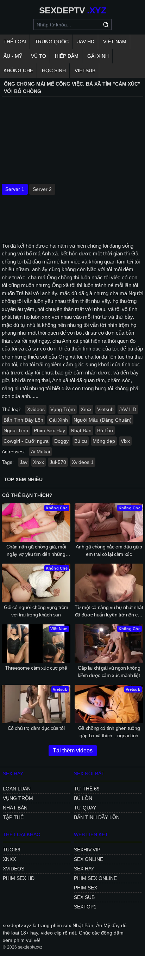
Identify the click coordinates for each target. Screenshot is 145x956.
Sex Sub (84, 897)
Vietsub (85, 70)
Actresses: (13, 451)
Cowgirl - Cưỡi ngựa (26, 441)
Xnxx (86, 409)
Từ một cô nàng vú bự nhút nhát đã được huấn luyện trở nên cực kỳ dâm (109, 611)
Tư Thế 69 (87, 789)
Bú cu (80, 441)
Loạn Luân (17, 789)
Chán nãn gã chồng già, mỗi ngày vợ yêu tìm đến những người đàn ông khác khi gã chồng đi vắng (36, 551)
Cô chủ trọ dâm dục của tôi (36, 728)
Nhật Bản (81, 430)
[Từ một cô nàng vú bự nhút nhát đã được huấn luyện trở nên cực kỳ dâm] (109, 583)
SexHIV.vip (87, 849)
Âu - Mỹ (13, 56)
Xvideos (36, 409)
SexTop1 (85, 907)
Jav (23, 462)
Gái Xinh (98, 56)
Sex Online (88, 859)
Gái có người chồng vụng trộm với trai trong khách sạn (36, 610)
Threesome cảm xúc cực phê (36, 668)
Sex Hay (84, 868)
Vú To (38, 56)
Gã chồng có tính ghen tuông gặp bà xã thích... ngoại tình (109, 731)
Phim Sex (85, 887)
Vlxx (125, 441)
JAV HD (85, 41)
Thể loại (15, 41)
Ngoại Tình (16, 430)
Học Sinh (54, 70)
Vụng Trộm (62, 409)
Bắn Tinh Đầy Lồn (23, 420)
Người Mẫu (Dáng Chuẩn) (103, 420)
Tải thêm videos (73, 750)
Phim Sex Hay (49, 430)
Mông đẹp (104, 441)
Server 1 (14, 189)
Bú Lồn (105, 430)
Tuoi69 (11, 849)
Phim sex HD (18, 878)
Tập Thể (13, 817)
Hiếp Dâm (66, 56)
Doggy (61, 441)
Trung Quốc (52, 41)
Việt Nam (114, 41)
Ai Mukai (40, 451)
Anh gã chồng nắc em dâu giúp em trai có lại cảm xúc (109, 550)
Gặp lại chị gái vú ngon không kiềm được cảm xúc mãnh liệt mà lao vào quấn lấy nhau (109, 672)
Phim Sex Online (95, 878)
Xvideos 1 (83, 462)
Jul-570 (58, 462)
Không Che (18, 70)
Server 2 (42, 189)
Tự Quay (85, 808)
